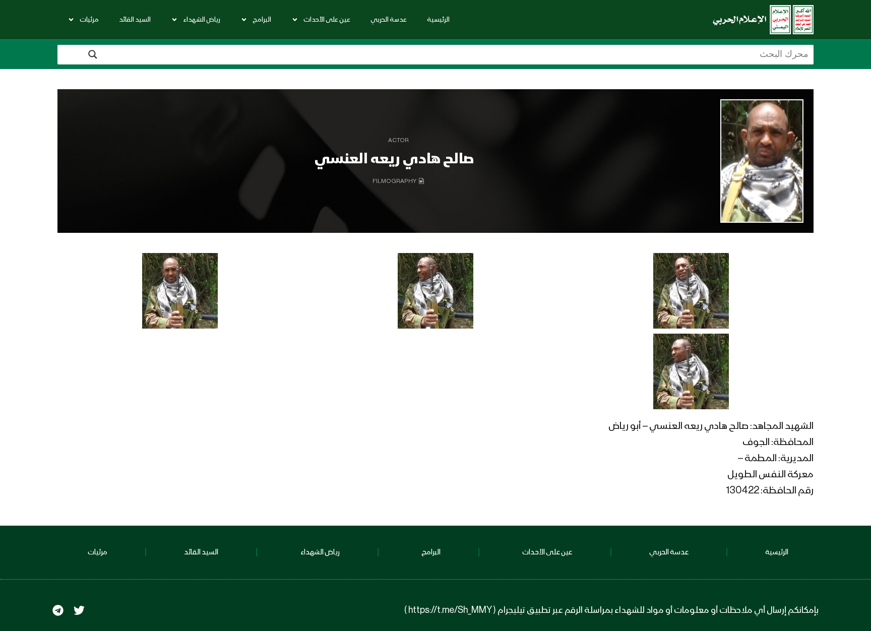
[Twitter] (79, 610)
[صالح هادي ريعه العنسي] (761, 161)
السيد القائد (135, 19)
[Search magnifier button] (93, 54)
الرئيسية (438, 19)
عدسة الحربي (388, 19)
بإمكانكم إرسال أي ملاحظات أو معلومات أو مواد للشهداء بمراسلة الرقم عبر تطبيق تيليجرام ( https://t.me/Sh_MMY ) (611, 610)
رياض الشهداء (201, 19)
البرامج (262, 19)
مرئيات (89, 19)
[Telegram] (58, 610)
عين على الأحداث (326, 19)
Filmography (394, 181)
